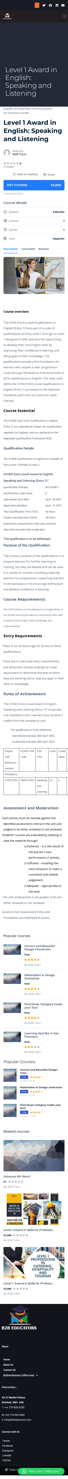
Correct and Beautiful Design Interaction (39, 947)
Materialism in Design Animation (39, 976)
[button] (64, 16)
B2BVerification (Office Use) (18, 1375)
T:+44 (13, 1407)
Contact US (9, 1370)
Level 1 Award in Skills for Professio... (28, 1230)
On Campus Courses (16, 112)
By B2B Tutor (11, 1186)
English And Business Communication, (27, 108)
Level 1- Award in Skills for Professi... (28, 1283)
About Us (8, 1364)
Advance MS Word (16, 1176)
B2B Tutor (20, 154)
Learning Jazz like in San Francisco (41, 1035)
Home (6, 1359)
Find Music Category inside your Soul (43, 1006)
